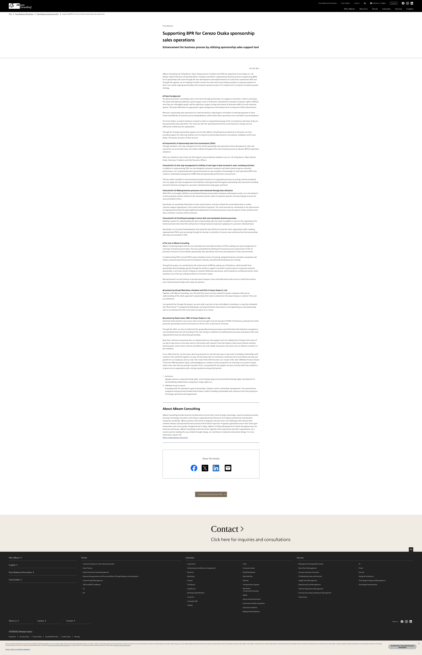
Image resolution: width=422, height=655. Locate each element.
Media (245, 595)
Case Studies (345, 3)
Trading (189, 605)
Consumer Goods (249, 568)
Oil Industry (191, 584)
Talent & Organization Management (310, 589)
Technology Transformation (368, 584)
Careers (357, 3)
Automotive (191, 564)
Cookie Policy (66, 636)
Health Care (191, 589)
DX (84, 593)
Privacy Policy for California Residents (17, 649)
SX (84, 589)
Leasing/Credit (192, 601)
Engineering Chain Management (309, 584)
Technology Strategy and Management (372, 580)
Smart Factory (87, 568)
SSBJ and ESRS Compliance (92, 584)
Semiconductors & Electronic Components (201, 568)
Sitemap (77, 636)
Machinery (191, 576)
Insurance (190, 597)
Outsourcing (302, 597)
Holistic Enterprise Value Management (96, 572)
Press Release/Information (328, 3)
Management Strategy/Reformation (310, 564)
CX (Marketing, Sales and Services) (310, 576)
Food (244, 564)
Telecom (245, 580)
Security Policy (24, 636)
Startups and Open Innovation (308, 572)
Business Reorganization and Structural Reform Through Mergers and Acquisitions (110, 576)
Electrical (190, 572)
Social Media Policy (51, 636)
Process (190, 580)
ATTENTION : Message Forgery (20, 631)
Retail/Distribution (249, 572)
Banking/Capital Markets (195, 593)
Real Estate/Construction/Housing (250, 589)
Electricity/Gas (248, 576)
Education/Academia (250, 607)
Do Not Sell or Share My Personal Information (402, 646)
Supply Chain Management (307, 580)
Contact (393, 3)
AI (359, 564)
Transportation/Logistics (251, 584)
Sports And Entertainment (252, 599)
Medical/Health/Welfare (251, 611)
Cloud (361, 568)
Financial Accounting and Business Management (314, 593)
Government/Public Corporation (254, 603)
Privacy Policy (37, 636)
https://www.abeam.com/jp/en (175, 437)
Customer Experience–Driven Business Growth (98, 564)
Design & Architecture (366, 576)
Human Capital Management (93, 580)
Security (361, 572)
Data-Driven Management (307, 568)
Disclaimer (12, 636)
